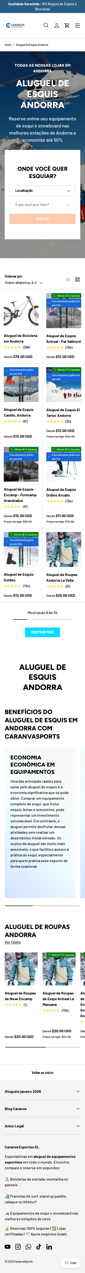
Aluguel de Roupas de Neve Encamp (20, 996)
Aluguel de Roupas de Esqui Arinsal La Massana (58, 999)
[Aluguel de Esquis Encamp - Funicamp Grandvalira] (21, 464)
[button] (67, 25)
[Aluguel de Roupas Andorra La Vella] (63, 549)
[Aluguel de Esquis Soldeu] (21, 549)
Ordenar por (13, 276)
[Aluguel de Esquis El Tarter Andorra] (63, 384)
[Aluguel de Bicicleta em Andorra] (21, 310)
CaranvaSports (23, 1261)
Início (8, 44)
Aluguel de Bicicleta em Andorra (20, 338)
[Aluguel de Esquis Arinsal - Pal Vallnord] (63, 310)
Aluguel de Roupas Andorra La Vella (61, 577)
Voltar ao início (42, 1073)
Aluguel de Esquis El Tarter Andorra (63, 412)
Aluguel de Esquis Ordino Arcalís (61, 492)
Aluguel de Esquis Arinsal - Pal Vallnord (63, 338)
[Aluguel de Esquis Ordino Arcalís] (63, 464)
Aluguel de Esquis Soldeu (19, 577)
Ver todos (13, 942)
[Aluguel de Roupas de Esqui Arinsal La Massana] (59, 968)
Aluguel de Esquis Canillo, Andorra (19, 412)
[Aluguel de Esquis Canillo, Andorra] (21, 384)
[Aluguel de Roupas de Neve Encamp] (21, 968)
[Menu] (77, 25)
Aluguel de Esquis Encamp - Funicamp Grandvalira (20, 495)
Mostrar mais (42, 632)
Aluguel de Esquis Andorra (32, 44)
